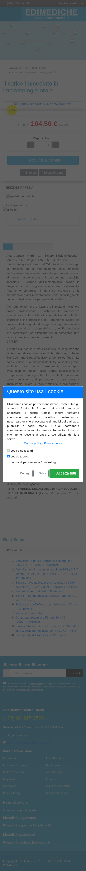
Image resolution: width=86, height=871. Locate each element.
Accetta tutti (66, 473)
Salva (42, 473)
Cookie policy (33, 443)
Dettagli (24, 473)
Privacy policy (53, 443)
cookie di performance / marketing (33, 462)
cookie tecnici (19, 456)
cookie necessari (21, 450)
